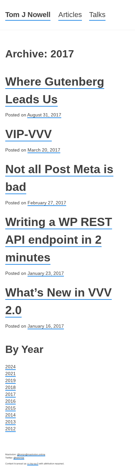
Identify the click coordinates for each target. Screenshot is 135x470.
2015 (10, 408)
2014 (10, 415)
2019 (10, 380)
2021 (10, 373)
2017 (10, 394)
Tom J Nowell (27, 14)
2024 (10, 366)
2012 (10, 428)
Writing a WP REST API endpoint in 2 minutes (58, 239)
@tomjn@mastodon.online (31, 454)
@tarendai (18, 458)
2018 (10, 387)
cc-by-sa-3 (32, 463)
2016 (10, 401)
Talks (97, 14)
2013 (10, 421)
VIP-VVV (28, 134)
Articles (70, 14)
